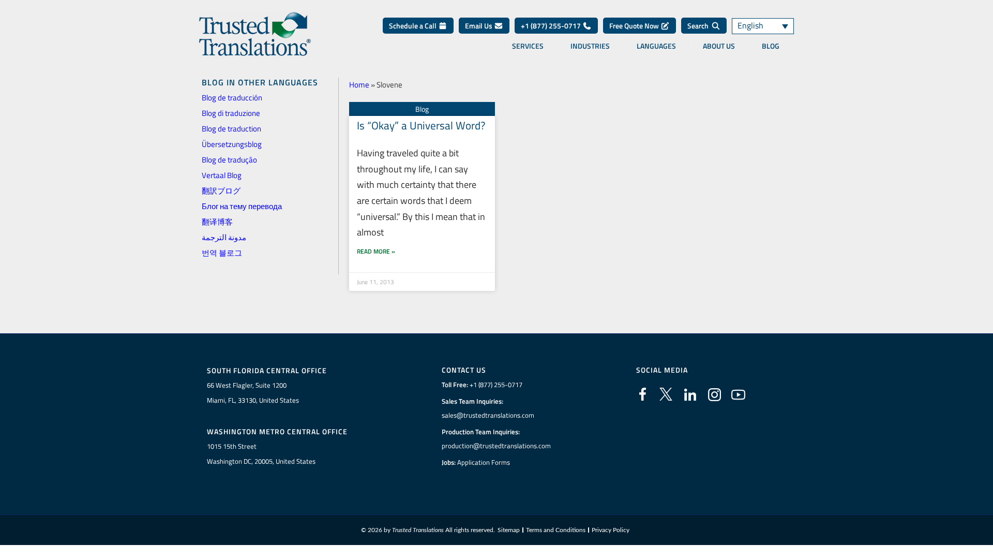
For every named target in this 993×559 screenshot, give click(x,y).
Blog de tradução (229, 160)
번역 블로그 (222, 253)
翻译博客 (217, 222)
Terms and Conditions (555, 530)
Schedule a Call (413, 25)
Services (528, 46)
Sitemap (509, 530)
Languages (656, 46)
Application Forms (483, 462)
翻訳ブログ (221, 191)
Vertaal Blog (222, 175)
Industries (590, 46)
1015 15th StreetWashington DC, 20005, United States (261, 453)
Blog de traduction (231, 129)
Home (359, 85)
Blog (770, 46)
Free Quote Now (634, 25)
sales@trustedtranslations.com (488, 415)
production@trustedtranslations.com (496, 445)
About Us (719, 46)
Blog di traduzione (231, 113)
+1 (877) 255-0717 (551, 25)
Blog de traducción (232, 98)
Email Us (479, 25)
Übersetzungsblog (232, 144)
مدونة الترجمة (224, 237)
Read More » (376, 251)
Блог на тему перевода (242, 206)
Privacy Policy (610, 530)
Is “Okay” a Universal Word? (421, 125)
